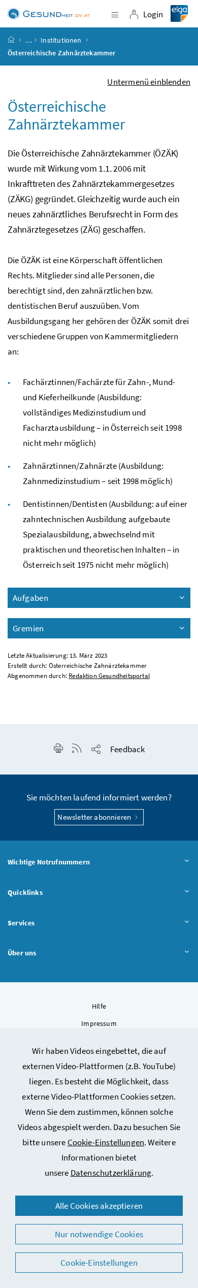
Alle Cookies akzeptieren (99, 1205)
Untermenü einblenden (148, 81)
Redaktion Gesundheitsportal (109, 675)
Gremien (28, 628)
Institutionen (61, 40)
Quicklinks (25, 892)
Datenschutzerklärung (111, 1172)
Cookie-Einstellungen (106, 1142)
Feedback (127, 749)
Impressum (99, 1023)
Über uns (22, 952)
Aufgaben (30, 597)
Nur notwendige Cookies (99, 1234)
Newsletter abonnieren (95, 817)
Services (21, 922)
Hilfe (99, 1006)
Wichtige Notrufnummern (49, 861)
